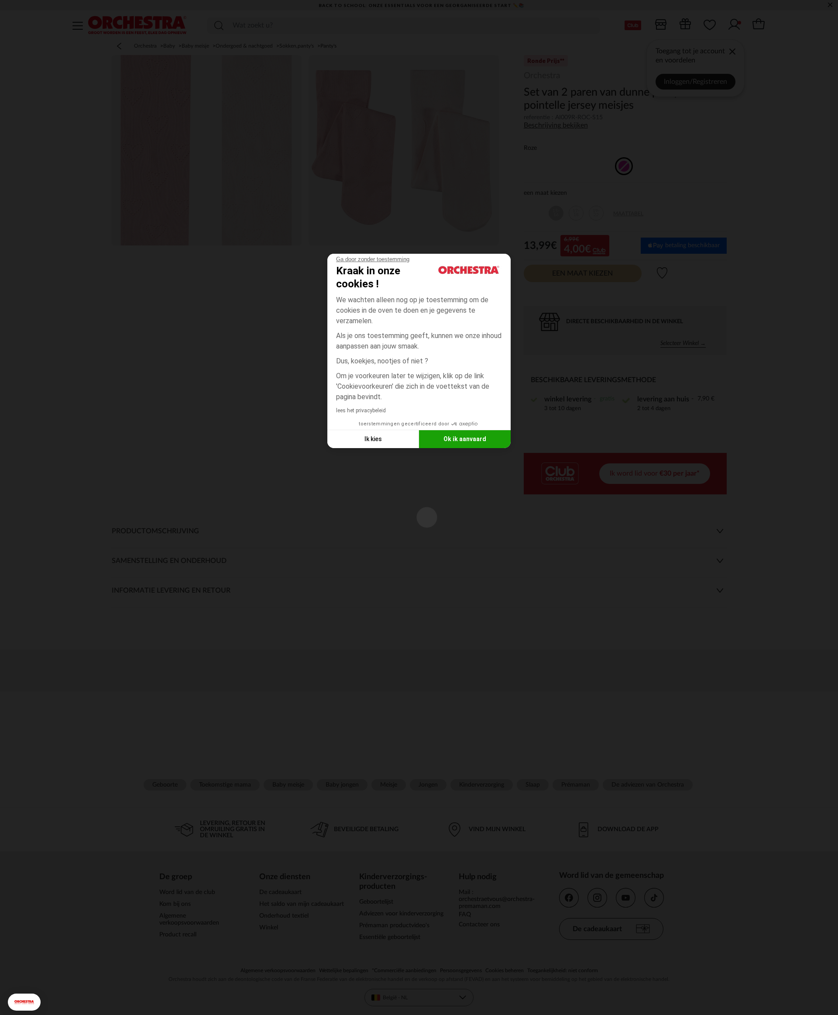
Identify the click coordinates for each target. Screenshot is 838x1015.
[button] (24, 1002)
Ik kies (373, 438)
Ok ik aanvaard (464, 438)
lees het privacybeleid (361, 410)
